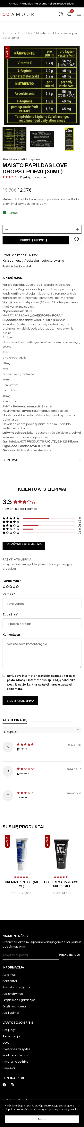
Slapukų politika (68, 1109)
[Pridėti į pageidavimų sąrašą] (39, 842)
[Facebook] (4, 1084)
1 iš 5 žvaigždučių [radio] (4, 586)
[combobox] (42, 730)
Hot (28, 266)
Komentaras (12, 634)
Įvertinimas (12, 581)
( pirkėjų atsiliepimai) (33, 177)
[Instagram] (12, 1084)
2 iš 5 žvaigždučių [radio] (6, 586)
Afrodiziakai (10, 159)
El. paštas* (11, 614)
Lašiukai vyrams (30, 159)
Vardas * (9, 594)
